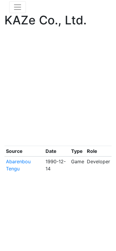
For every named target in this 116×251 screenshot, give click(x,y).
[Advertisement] (58, 88)
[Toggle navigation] (17, 7)
